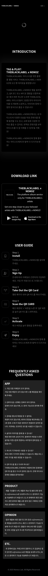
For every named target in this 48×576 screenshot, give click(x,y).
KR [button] (42, 5)
